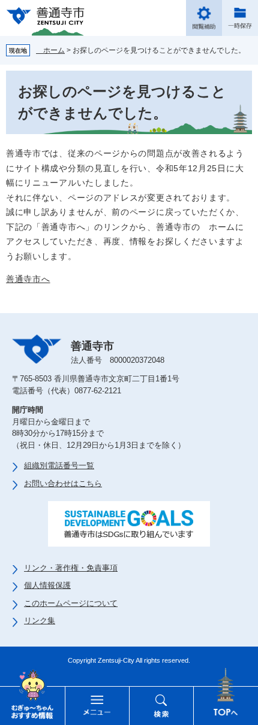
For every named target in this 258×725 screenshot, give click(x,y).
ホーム (50, 50)
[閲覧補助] (204, 18)
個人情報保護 (47, 585)
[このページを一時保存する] (240, 18)
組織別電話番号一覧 (59, 465)
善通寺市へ (28, 279)
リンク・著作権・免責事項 (71, 567)
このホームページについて (71, 603)
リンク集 (39, 620)
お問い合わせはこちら (63, 483)
